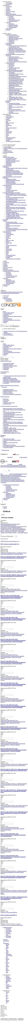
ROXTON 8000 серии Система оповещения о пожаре (16, 84)
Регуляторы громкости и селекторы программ (16, 229)
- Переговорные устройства (10, 531)
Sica (7, 126)
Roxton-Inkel (9, 125)
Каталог (4, 359)
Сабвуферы (11, 42)
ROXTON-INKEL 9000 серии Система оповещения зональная (18, 91)
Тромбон (8, 140)
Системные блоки (10, 43)
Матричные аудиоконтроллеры (16, 49)
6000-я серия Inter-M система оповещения (15, 193)
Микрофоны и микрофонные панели (17, 50)
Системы (8, 29)
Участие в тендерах (10, 11)
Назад (5, 155)
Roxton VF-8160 (7, 971)
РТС (7, 136)
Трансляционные (13, 27)
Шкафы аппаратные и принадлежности (15, 54)
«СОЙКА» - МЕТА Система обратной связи (16, 214)
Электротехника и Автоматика (13, 141)
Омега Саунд (9, 131)
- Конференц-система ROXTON (17, 530)
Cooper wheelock (10, 116)
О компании (9, 6)
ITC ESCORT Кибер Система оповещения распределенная (15, 82)
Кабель (10, 105)
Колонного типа (12, 69)
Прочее (7, 102)
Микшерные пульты (13, 39)
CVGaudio (8, 118)
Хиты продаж (9, 28)
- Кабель (6, 530)
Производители (7, 231)
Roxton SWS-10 (7, 1002)
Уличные (8, 932)
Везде (4, 311)
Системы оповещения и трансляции (14, 70)
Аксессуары (11, 53)
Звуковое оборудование (11, 34)
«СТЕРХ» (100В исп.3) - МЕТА (16, 98)
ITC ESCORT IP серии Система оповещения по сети (16, 74)
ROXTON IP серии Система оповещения (15, 207)
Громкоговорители (10, 62)
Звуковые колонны (13, 21)
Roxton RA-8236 (7, 964)
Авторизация (9, 2)
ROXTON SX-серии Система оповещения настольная (15, 89)
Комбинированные (13, 25)
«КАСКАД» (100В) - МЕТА (15, 93)
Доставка (8, 9)
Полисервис (9, 132)
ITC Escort (8, 120)
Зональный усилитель (14, 56)
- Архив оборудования (21, 532)
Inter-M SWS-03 (7, 997)
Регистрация (9, 4)
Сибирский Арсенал (10, 137)
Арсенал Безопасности (11, 127)
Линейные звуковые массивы (15, 38)
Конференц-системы (13, 37)
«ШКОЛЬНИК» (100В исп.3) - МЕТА (17, 99)
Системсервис (9, 138)
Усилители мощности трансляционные (18, 61)
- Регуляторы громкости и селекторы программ (12, 532)
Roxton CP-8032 (7, 967)
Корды (10, 108)
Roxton (7, 124)
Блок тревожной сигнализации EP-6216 (9, 955)
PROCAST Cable (10, 122)
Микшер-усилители (13, 26)
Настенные (11, 17)
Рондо (7, 135)
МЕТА (7, 130)
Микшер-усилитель (13, 59)
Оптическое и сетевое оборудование (17, 51)
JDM (7, 121)
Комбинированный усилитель (16, 58)
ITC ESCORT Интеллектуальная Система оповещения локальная (16, 79)
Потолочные (12, 18)
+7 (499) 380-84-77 (7, 147)
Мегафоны (8, 100)
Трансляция (8, 44)
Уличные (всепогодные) (14, 20)
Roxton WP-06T (7, 960)
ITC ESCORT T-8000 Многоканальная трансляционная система (17, 77)
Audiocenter (8, 115)
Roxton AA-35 (7, 993)
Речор (7, 134)
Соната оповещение (9, 985)
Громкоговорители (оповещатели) (14, 15)
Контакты (8, 12)
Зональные (11, 23)
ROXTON (8, 981)
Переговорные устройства (15, 109)
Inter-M (7, 119)
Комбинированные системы (15, 48)
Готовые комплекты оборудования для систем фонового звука (18, 46)
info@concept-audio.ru (11, 13)
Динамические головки (14, 103)
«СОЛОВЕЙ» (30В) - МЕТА (15, 97)
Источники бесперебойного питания (17, 104)
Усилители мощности (14, 60)
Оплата (7, 7)
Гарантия (8, 10)
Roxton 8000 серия (7, 945)
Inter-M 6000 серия (7, 950)
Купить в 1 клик (4, 551)
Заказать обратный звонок (9, 144)
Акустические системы (14, 36)
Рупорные (11, 16)
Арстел (7, 129)
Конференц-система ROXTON (16, 107)
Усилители (8, 22)
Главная (5, 506)
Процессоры (11, 40)
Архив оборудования (13, 113)
